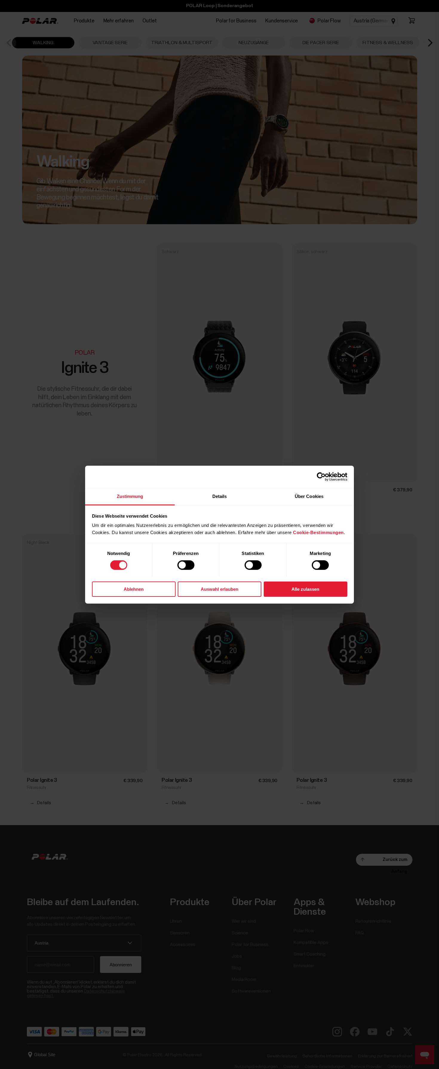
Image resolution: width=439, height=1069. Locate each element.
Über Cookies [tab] (309, 496)
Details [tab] (219, 496)
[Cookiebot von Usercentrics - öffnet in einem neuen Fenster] (321, 476)
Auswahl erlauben (219, 588)
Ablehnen (134, 588)
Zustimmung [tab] (130, 496)
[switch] (185, 565)
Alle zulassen (305, 588)
